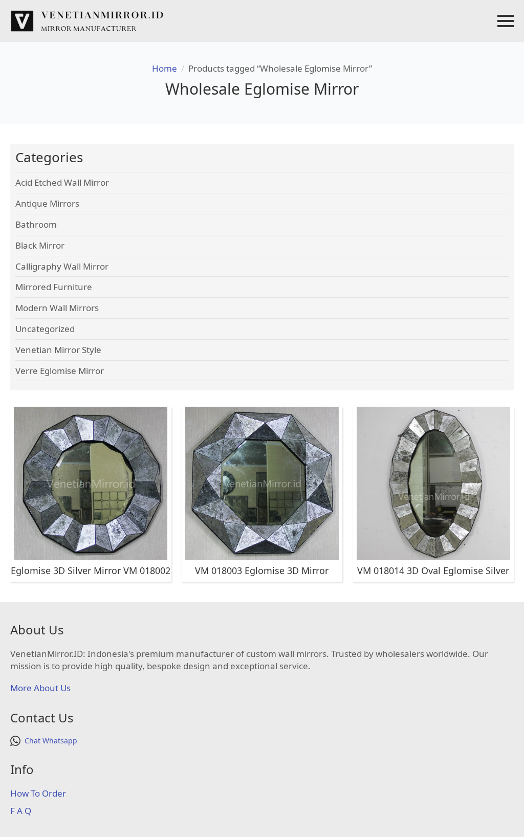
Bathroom (36, 224)
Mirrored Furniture (53, 287)
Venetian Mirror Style (58, 350)
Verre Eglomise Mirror (59, 371)
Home (164, 68)
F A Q (20, 811)
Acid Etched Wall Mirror (62, 182)
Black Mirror (39, 245)
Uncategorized (45, 329)
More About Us (40, 688)
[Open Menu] (505, 21)
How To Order (38, 793)
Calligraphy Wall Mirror (61, 266)
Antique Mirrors (47, 203)
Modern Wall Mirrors (57, 308)
